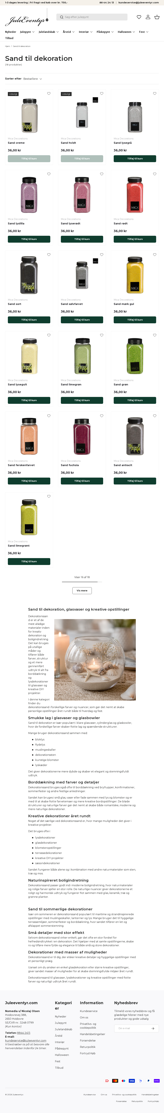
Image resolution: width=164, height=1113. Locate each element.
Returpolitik (87, 1046)
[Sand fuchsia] (82, 435)
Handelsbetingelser (92, 1034)
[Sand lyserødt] (82, 194)
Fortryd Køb (87, 1053)
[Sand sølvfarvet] (82, 274)
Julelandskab (63, 1029)
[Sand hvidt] (82, 113)
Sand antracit (123, 465)
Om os (84, 1017)
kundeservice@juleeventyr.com (139, 2)
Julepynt (61, 1022)
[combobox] (91, 17)
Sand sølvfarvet (72, 304)
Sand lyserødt (70, 223)
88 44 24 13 (106, 2)
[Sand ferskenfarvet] (29, 435)
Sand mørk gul (124, 304)
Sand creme (16, 142)
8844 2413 (23, 1032)
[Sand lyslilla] (29, 194)
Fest (57, 1061)
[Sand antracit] (135, 435)
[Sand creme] (29, 113)
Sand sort (14, 304)
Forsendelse (88, 1040)
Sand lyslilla (16, 223)
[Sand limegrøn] (82, 355)
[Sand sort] (29, 274)
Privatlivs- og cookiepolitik (124, 1094)
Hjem (7, 46)
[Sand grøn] (135, 355)
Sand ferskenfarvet (21, 465)
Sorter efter (13, 78)
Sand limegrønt (18, 545)
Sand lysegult (17, 384)
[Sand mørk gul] (135, 274)
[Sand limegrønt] (29, 516)
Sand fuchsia (70, 465)
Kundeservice (89, 1011)
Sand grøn (121, 384)
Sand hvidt (68, 142)
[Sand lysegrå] (135, 113)
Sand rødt (120, 223)
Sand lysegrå (123, 142)
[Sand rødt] (135, 194)
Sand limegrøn (71, 384)
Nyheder (10, 31)
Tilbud (9, 38)
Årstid (58, 1035)
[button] (156, 16)
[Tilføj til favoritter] (49, 93)
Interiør (60, 1042)
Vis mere (82, 590)
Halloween (62, 1055)
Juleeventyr (18, 1094)
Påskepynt (62, 1048)
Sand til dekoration (21, 46)
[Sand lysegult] (29, 355)
